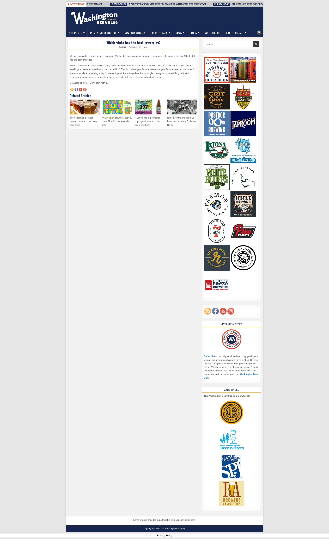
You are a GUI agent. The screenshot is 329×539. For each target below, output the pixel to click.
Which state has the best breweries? (133, 42)
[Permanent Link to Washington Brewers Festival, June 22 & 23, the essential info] (117, 107)
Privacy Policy (164, 535)
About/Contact (234, 33)
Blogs (193, 33)
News (179, 33)
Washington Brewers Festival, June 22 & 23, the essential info (117, 121)
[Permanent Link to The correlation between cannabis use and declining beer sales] (85, 107)
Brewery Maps (159, 33)
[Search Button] (259, 32)
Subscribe (209, 356)
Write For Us (212, 33)
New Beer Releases (135, 33)
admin (123, 47)
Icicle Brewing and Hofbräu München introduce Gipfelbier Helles (181, 121)
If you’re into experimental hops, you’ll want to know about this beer (148, 121)
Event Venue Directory (103, 33)
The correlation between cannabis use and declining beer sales (83, 121)
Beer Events (75, 33)
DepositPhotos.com (185, 520)
